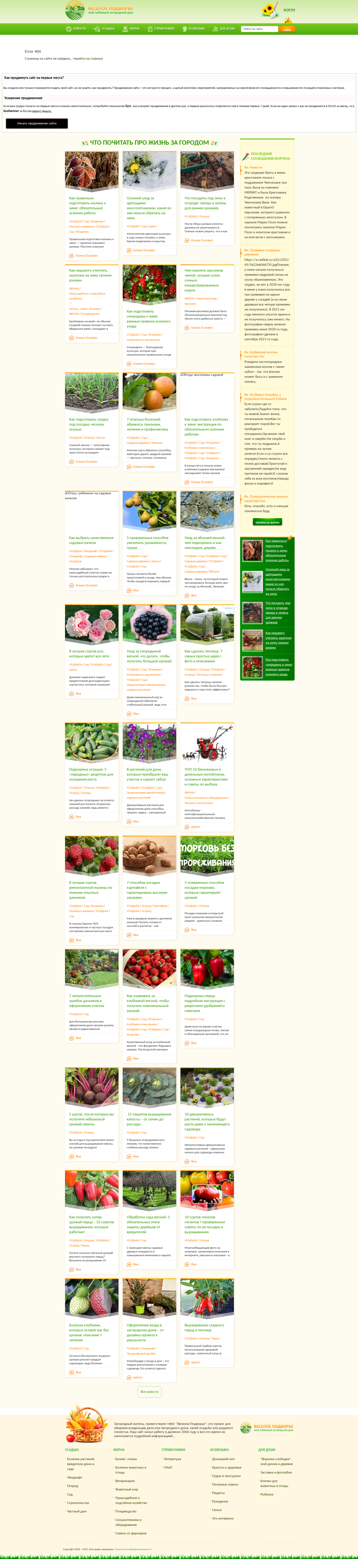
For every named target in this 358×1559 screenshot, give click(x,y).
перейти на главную (88, 58)
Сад (86, 221)
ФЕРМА (74, 288)
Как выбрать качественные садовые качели (91, 540)
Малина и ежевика (81, 226)
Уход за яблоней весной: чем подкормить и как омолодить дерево (205, 543)
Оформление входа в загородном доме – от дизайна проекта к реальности (145, 1332)
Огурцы (86, 793)
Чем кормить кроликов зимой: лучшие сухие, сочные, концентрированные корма (204, 280)
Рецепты (218, 1493)
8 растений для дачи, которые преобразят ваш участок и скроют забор (147, 775)
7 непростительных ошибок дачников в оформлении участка (86, 1001)
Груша (156, 561)
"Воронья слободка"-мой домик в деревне (276, 1461)
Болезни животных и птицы (130, 1470)
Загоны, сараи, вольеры (84, 308)
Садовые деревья (138, 443)
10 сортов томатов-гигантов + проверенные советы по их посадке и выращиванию (205, 1224)
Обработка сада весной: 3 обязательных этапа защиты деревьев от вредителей (148, 1224)
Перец (85, 1245)
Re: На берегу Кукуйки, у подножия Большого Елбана (265, 397)
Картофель (161, 906)
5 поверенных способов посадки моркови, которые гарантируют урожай (204, 890)
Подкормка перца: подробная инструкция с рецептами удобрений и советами (205, 1003)
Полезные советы (225, 1484)
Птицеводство (90, 314)
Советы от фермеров (130, 1533)
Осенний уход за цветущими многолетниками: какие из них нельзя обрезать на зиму (149, 208)
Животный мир (206, 298)
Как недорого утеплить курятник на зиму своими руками (90, 276)
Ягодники (97, 221)
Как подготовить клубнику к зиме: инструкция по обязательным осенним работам (206, 427)
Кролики (190, 304)
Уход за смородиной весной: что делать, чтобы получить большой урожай (149, 656)
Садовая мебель (95, 556)
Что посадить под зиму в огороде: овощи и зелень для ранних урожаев (205, 203)
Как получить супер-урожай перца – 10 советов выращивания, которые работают (91, 1224)
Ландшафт (90, 551)
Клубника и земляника (199, 448)
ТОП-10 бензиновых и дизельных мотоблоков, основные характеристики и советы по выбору (206, 777)
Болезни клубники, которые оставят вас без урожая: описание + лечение (89, 1332)
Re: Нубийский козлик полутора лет (260, 354)
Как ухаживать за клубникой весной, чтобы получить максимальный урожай (148, 1003)
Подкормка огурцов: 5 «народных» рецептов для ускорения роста (91, 775)
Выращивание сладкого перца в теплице (204, 1327)
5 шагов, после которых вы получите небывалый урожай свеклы (91, 1119)
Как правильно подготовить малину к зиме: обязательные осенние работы (87, 205)
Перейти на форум (267, 523)
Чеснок (100, 437)
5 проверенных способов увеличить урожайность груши (147, 543)
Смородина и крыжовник (143, 340)
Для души (266, 1450)
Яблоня (214, 571)
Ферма (119, 1450)
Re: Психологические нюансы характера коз (266, 499)
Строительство (78, 1503)
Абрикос (157, 443)
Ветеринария (125, 1481)
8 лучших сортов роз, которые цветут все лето (89, 654)
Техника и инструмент (199, 803)
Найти (287, 30)
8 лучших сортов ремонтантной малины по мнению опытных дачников (90, 890)
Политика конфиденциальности (133, 1549)
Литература (172, 1459)
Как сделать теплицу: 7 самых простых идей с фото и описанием (204, 656)
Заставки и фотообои (276, 1472)
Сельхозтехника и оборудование (206, 798)
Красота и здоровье (226, 1467)
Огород (204, 216)
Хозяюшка (219, 1450)
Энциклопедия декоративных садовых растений (146, 687)
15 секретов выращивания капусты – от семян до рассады (149, 1119)
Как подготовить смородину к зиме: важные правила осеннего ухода (149, 319)
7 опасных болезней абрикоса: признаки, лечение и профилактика (147, 425)
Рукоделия (220, 1501)
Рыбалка (266, 1494)
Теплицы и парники (209, 674)
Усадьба (72, 1450)
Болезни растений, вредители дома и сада (81, 1464)
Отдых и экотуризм (226, 1476)
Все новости (149, 1392)
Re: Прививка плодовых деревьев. (262, 252)
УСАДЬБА (75, 221)
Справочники (173, 1450)
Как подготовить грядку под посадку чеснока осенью (89, 425)
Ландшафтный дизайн (141, 1353)
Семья (216, 1510)
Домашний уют (223, 1459)
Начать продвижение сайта (37, 123)
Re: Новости (253, 167)
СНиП (168, 1467)
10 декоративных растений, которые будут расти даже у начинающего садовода (207, 1122)
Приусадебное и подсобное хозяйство (87, 296)
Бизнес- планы (126, 1459)
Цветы (153, 226)
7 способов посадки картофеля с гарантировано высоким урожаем (147, 890)
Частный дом (77, 1511)
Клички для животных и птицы (274, 1483)
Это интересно (223, 1518)
